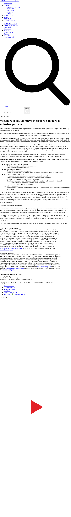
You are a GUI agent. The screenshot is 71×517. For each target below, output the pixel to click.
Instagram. (9, 250)
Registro (6, 34)
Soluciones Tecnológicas (11, 25)
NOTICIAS (7, 19)
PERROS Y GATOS (13, 7)
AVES (9, 14)
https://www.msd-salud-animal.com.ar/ (11, 248)
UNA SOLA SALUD (10, 24)
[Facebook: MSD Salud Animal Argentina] (35, 370)
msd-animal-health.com (44, 266)
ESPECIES (7, 5)
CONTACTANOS (9, 20)
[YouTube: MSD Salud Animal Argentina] (35, 442)
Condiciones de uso (9, 287)
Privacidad (7, 291)
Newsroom (7, 35)
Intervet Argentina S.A (10, 292)
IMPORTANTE (8, 32)
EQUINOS (10, 9)
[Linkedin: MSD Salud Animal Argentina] (35, 513)
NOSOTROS (8, 4)
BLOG (6, 17)
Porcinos (9, 12)
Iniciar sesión (7, 27)
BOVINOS (10, 10)
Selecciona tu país (9, 37)
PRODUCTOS (8, 15)
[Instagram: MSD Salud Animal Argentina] (1, 516)
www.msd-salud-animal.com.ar (15, 268)
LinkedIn (2, 250)
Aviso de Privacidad (9, 289)
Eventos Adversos (9, 286)
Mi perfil (6, 30)
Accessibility (7, 294)
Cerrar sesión (7, 29)
